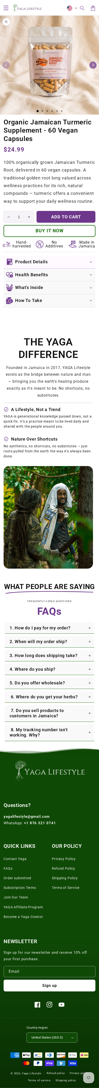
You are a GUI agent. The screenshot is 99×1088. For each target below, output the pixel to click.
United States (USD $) (47, 1037)
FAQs (8, 868)
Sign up (49, 985)
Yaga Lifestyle (31, 1073)
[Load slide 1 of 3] (47, 111)
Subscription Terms (20, 888)
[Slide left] (6, 65)
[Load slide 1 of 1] (37, 111)
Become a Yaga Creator (23, 917)
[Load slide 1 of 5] (57, 111)
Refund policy (56, 1073)
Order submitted (17, 878)
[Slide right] (93, 65)
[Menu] (6, 8)
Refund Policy (63, 868)
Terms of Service (66, 888)
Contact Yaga (15, 859)
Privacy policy (79, 1073)
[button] (82, 8)
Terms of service (39, 1080)
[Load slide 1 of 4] (52, 111)
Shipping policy (66, 1080)
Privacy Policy (64, 859)
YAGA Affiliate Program (23, 907)
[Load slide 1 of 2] (42, 111)
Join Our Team (16, 897)
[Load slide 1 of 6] (61, 111)
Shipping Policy (65, 878)
